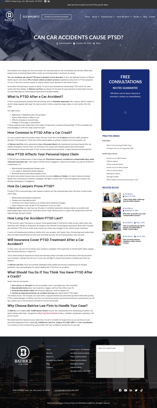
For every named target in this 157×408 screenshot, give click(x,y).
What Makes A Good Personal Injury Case (122, 180)
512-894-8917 (31, 17)
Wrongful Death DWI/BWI (80, 371)
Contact (152, 17)
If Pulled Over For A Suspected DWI (120, 148)
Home (87, 17)
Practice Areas (106, 17)
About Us (49, 357)
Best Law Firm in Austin (48, 313)
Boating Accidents (113, 173)
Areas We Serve (123, 17)
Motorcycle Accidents (115, 164)
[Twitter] (136, 390)
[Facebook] (120, 390)
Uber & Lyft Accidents (115, 170)
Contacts (49, 367)
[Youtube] (125, 390)
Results (136, 17)
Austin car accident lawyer (117, 158)
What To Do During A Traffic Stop (119, 145)
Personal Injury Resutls (54, 360)
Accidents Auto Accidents (80, 353)
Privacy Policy (70, 403)
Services (49, 353)
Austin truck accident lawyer (117, 167)
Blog (145, 17)
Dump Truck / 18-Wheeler (80, 349)
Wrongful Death (113, 177)
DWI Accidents (112, 161)
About (94, 17)
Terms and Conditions (55, 403)
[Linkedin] (131, 390)
